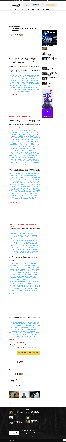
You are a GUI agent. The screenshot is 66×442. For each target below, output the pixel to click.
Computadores (13, 25)
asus (12, 369)
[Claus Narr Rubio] (9, 33)
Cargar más (49, 86)
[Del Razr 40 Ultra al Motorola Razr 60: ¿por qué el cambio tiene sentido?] (14, 394)
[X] (17, 35)
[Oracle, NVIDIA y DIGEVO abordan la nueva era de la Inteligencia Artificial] (44, 68)
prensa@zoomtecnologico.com (30, 436)
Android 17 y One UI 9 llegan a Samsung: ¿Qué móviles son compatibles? (35, 412)
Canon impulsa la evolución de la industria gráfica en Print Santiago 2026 (52, 78)
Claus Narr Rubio (21, 342)
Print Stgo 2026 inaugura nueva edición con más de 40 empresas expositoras (52, 73)
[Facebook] (15, 35)
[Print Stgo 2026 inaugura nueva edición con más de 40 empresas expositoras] (44, 73)
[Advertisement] (33, 17)
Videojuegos (19, 26)
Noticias (16, 26)
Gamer (14, 369)
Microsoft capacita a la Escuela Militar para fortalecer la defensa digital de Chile (52, 83)
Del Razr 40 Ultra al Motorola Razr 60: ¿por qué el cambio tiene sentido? (52, 48)
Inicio (9, 25)
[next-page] (11, 403)
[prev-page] (9, 403)
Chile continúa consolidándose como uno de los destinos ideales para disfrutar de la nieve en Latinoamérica (24, 400)
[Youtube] (19, 385)
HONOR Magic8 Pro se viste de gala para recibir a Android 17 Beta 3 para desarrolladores (35, 417)
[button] (56, 9)
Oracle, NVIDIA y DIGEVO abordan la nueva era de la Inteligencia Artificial (52, 68)
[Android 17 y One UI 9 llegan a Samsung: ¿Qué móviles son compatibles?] (28, 412)
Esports (14, 26)
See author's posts (21, 358)
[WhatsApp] (22, 35)
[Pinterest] (20, 35)
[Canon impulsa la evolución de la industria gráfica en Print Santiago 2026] (44, 78)
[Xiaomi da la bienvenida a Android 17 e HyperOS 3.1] (28, 421)
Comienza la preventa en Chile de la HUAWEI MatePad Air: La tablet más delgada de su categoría (52, 64)
